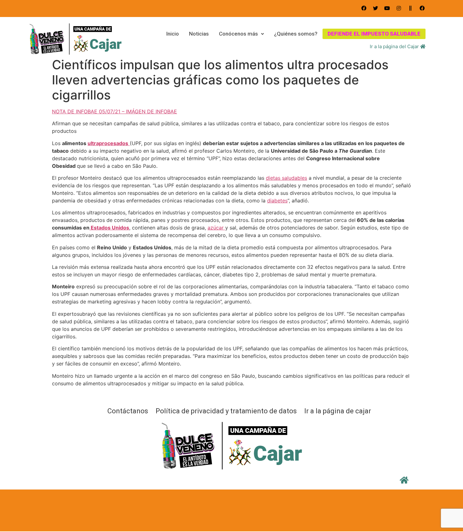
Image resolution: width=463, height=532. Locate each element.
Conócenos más (238, 34)
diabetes (277, 200)
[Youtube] (387, 8)
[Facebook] (364, 8)
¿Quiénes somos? (295, 34)
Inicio (172, 34)
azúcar (216, 227)
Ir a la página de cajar (337, 411)
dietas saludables (286, 178)
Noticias (199, 34)
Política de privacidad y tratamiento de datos (226, 411)
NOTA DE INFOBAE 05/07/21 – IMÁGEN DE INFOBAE (114, 111)
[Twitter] (375, 8)
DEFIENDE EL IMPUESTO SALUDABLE (374, 34)
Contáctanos (127, 411)
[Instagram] (399, 8)
